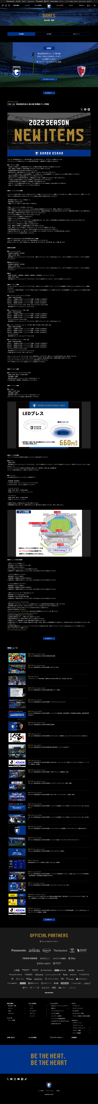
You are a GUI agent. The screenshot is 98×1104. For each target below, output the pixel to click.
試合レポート (76, 34)
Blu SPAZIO (76, 1011)
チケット (10, 1008)
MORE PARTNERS (49, 992)
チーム (31, 1006)
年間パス (53, 1008)
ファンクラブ (59, 5)
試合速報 (49, 34)
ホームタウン (33, 1011)
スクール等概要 (77, 1033)
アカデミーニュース (78, 1025)
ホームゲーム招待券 (56, 1016)
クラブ (31, 1008)
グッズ (71, 5)
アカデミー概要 (77, 1030)
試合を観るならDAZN (48, 79)
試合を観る (16, 5)
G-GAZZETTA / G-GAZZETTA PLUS (60, 1021)
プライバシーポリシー (56, 1037)
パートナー (32, 1016)
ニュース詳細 (11, 1020)
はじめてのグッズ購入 (78, 1013)
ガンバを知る (38, 5)
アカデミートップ (77, 1023)
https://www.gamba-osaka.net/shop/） (28, 613)
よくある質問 (32, 1037)
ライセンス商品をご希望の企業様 (81, 1016)
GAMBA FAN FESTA (56, 1023)
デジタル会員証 (55, 1013)
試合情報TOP (48, 93)
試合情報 (21, 34)
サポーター (32, 1013)
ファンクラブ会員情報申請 (58, 1018)
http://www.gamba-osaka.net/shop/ (16, 629)
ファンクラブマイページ (57, 1011)
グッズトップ (76, 1006)
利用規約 (74, 1037)
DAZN (9, 1011)
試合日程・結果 (12, 1006)
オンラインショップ (78, 1008)
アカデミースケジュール (79, 1028)
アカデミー (82, 5)
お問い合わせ (11, 1037)
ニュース (27, 5)
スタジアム (11, 1013)
